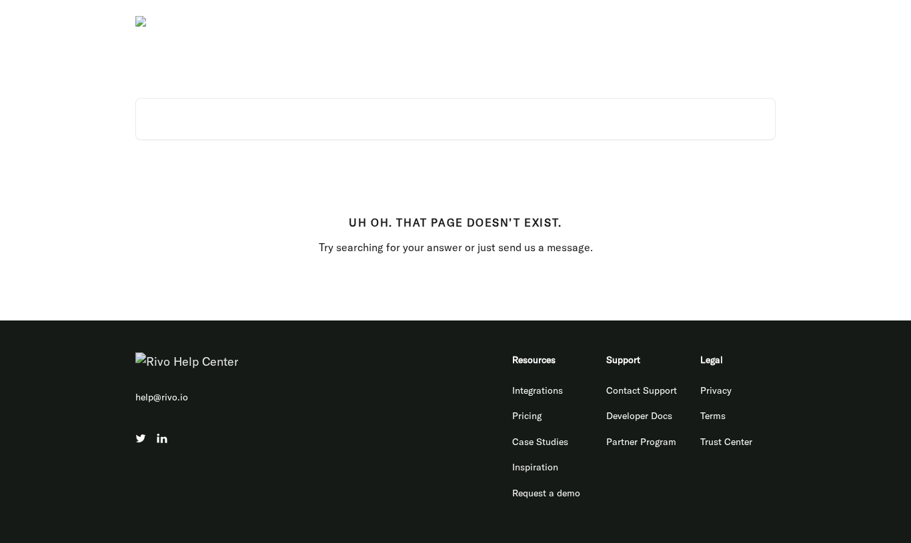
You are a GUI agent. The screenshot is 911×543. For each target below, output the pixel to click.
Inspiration (535, 467)
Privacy (716, 390)
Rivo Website (580, 21)
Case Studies (540, 442)
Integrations (537, 390)
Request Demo (737, 21)
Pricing (527, 416)
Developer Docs (657, 21)
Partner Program (641, 442)
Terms (713, 416)
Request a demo (546, 493)
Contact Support (641, 390)
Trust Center (726, 442)
